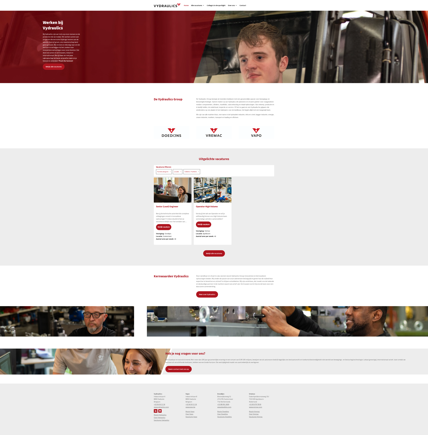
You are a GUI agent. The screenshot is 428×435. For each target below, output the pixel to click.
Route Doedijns (223, 411)
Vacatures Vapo (191, 417)
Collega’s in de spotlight (216, 5)
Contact (243, 5)
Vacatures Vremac (255, 417)
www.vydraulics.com (161, 407)
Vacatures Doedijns (224, 417)
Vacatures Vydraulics (161, 420)
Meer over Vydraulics (207, 294)
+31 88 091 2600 (223, 404)
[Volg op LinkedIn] (155, 411)
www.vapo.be (190, 407)
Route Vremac (254, 411)
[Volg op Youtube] (160, 411)
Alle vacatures (196, 5)
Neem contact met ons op (178, 369)
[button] (164, 171)
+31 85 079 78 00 (255, 404)
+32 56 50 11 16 (159, 404)
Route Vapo (190, 411)
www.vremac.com (255, 407)
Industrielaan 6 (159, 396)
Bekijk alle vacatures (54, 66)
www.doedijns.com (224, 407)
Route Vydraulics (160, 415)
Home (186, 5)
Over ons (231, 5)
